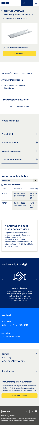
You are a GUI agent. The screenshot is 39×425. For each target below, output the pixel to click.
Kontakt (5, 354)
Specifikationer (29, 73)
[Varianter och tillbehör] (20, 181)
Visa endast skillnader (12, 185)
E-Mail (15, 246)
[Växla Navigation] (36, 3)
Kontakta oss (19, 53)
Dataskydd (4, 420)
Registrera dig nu (19, 396)
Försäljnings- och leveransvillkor (26, 418)
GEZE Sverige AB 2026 (7, 416)
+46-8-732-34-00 (15, 325)
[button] (2, 279)
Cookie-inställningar (15, 420)
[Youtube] (36, 411)
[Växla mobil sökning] (24, 3)
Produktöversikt (10, 73)
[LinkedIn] (32, 411)
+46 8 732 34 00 (13, 361)
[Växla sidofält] (30, 3)
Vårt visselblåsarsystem (8, 418)
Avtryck (31, 420)
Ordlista (25, 420)
